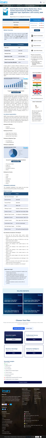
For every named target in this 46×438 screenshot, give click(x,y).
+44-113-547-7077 (28, 421)
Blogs (23, 401)
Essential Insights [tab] (11, 336)
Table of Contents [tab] (16, 22)
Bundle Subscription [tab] (18, 328)
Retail (3, 430)
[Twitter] (7, 409)
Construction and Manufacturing (7, 421)
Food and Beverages (5, 425)
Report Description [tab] (16, 19)
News (35, 401)
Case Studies (25, 404)
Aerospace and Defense (6, 413)
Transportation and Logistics (6, 433)
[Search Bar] (40, 2)
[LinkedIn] (3, 409)
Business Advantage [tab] (12, 349)
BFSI (3, 418)
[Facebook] (5, 409)
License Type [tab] (29, 328)
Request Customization (38, 35)
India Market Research (26, 392)
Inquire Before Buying (38, 50)
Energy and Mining (5, 424)
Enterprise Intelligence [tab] (32, 349)
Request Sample (16, 92)
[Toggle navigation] (44, 2)
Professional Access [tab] (32, 336)
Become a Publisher (38, 398)
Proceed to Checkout (23, 382)
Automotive (4, 416)
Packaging (4, 428)
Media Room (37, 395)
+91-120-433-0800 (28, 426)
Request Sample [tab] (16, 27)
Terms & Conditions (38, 392)
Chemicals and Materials (6, 419)
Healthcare (4, 427)
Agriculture (4, 415)
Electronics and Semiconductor (7, 422)
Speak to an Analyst (37, 40)
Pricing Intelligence (25, 398)
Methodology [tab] (16, 24)
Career (36, 390)
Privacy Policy (28, 436)
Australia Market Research (27, 390)
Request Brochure (37, 45)
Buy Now (37, 30)
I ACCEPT (37, 436)
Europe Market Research (26, 395)
